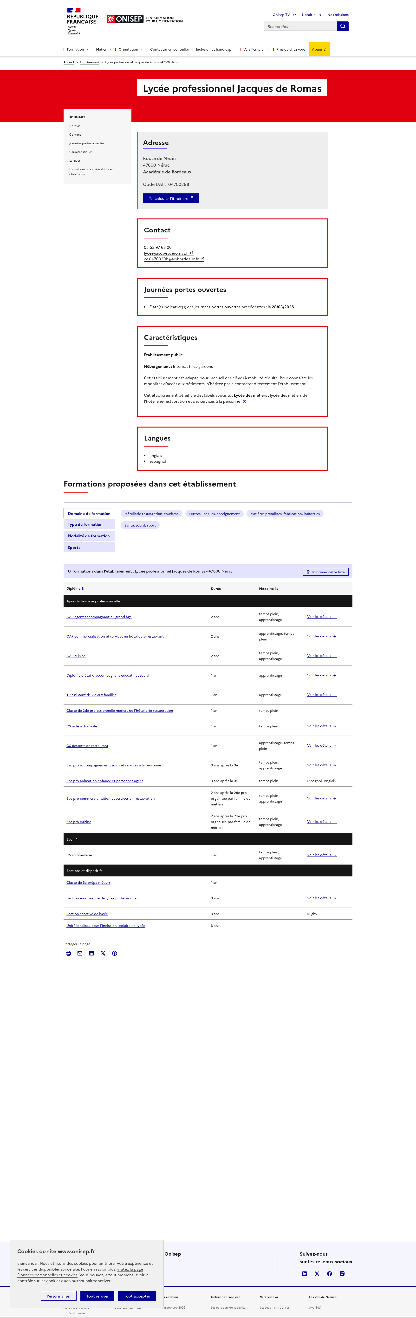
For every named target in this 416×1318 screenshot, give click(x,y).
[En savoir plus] (244, 401)
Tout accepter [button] (137, 1295)
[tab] (89, 513)
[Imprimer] (68, 953)
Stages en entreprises (274, 1307)
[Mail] (80, 953)
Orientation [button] (128, 49)
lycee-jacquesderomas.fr (166, 253)
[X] (103, 953)
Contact (75, 134)
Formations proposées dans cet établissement (91, 171)
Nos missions (338, 14)
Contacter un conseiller (169, 49)
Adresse (74, 126)
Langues (74, 160)
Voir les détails (319, 616)
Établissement (89, 62)
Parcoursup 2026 (173, 1307)
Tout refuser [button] (97, 1295)
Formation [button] (75, 49)
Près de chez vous (291, 49)
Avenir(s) (319, 49)
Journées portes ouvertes (86, 143)
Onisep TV (282, 14)
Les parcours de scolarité (228, 1307)
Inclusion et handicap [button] (213, 49)
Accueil (69, 62)
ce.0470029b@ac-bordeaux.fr (172, 258)
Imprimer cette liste (328, 571)
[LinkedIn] (91, 953)
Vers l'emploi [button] (254, 49)
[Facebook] (114, 953)
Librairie (309, 14)
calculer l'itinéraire (171, 198)
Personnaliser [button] (59, 1295)
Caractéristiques (80, 152)
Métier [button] (101, 49)
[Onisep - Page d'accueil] (125, 19)
